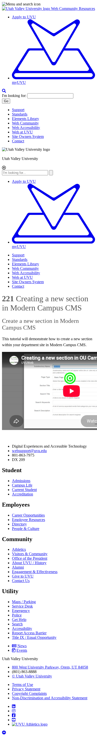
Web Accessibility (26, 127)
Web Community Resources (73, 8)
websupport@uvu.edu (29, 451)
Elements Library (25, 119)
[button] (48, 4)
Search (17, 624)
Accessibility (22, 628)
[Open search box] (4, 91)
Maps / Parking (24, 602)
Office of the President (29, 558)
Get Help (19, 619)
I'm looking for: (14, 95)
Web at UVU (22, 132)
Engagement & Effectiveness (34, 572)
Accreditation (22, 494)
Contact (18, 141)
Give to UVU (23, 576)
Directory (19, 524)
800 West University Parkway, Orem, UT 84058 (50, 667)
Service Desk (22, 606)
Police (17, 615)
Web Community (25, 123)
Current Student (24, 490)
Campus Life (22, 485)
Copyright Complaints (29, 693)
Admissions (21, 481)
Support (18, 110)
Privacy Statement (26, 689)
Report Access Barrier (29, 633)
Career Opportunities (28, 515)
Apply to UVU (24, 17)
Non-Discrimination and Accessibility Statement (49, 698)
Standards (19, 114)
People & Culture (25, 528)
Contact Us (21, 581)
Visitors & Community (30, 554)
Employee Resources (28, 520)
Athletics (19, 549)
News (22, 646)
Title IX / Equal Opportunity (34, 637)
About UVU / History (29, 563)
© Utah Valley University (32, 676)
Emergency (21, 611)
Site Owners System (28, 136)
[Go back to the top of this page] (4, 733)
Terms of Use (22, 684)
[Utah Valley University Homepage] (26, 8)
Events (21, 650)
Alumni (18, 567)
